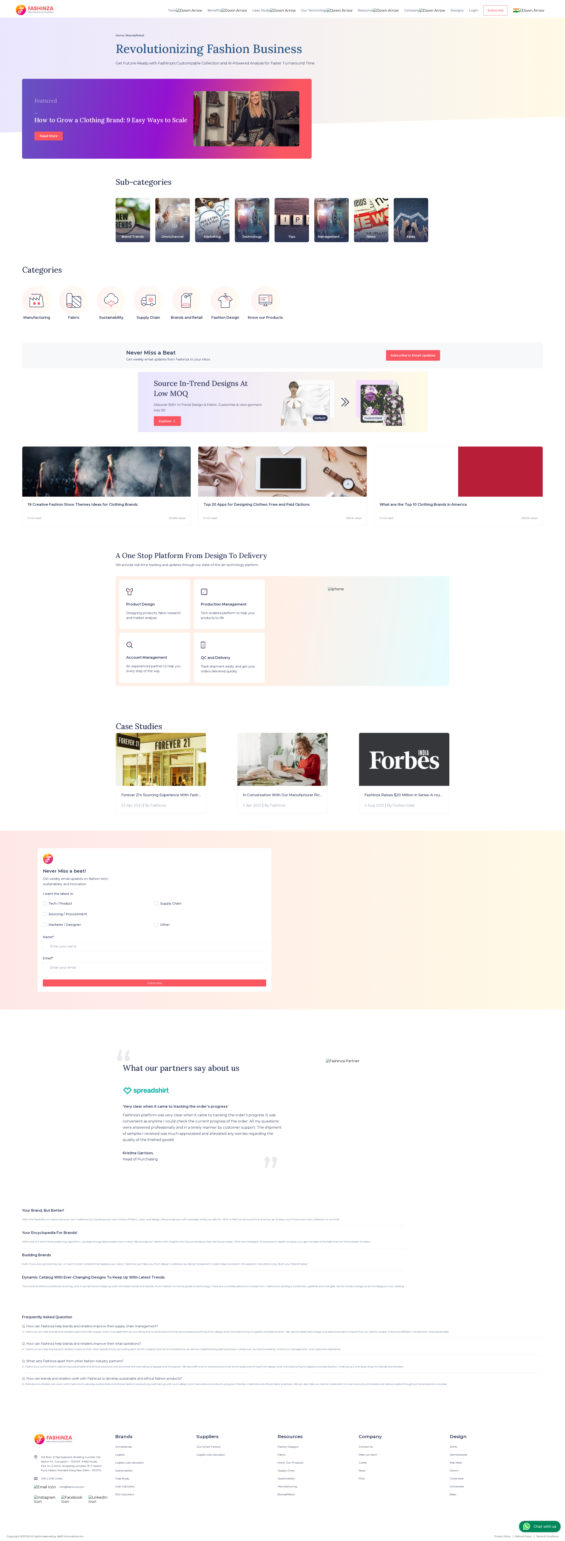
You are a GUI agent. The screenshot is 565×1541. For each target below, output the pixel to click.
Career (363, 1462)
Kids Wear (456, 1462)
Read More (48, 136)
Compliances (123, 1446)
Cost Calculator (125, 1486)
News (362, 1470)
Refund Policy (523, 1536)
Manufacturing (287, 1486)
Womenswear (458, 1454)
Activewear (457, 1486)
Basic (453, 1494)
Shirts (453, 1446)
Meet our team (368, 1454)
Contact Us (366, 1446)
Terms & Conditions (547, 1536)
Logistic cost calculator (129, 1462)
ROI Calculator (124, 1494)
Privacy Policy (502, 1536)
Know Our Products (290, 1462)
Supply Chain (286, 1470)
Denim (454, 1470)
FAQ (362, 1478)
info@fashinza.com (71, 1486)
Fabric (282, 1454)
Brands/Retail (135, 35)
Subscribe (154, 983)
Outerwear (457, 1478)
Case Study (122, 1478)
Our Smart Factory (208, 1446)
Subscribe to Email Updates (413, 355)
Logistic (120, 1454)
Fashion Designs (288, 1446)
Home (120, 35)
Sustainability (124, 1470)
